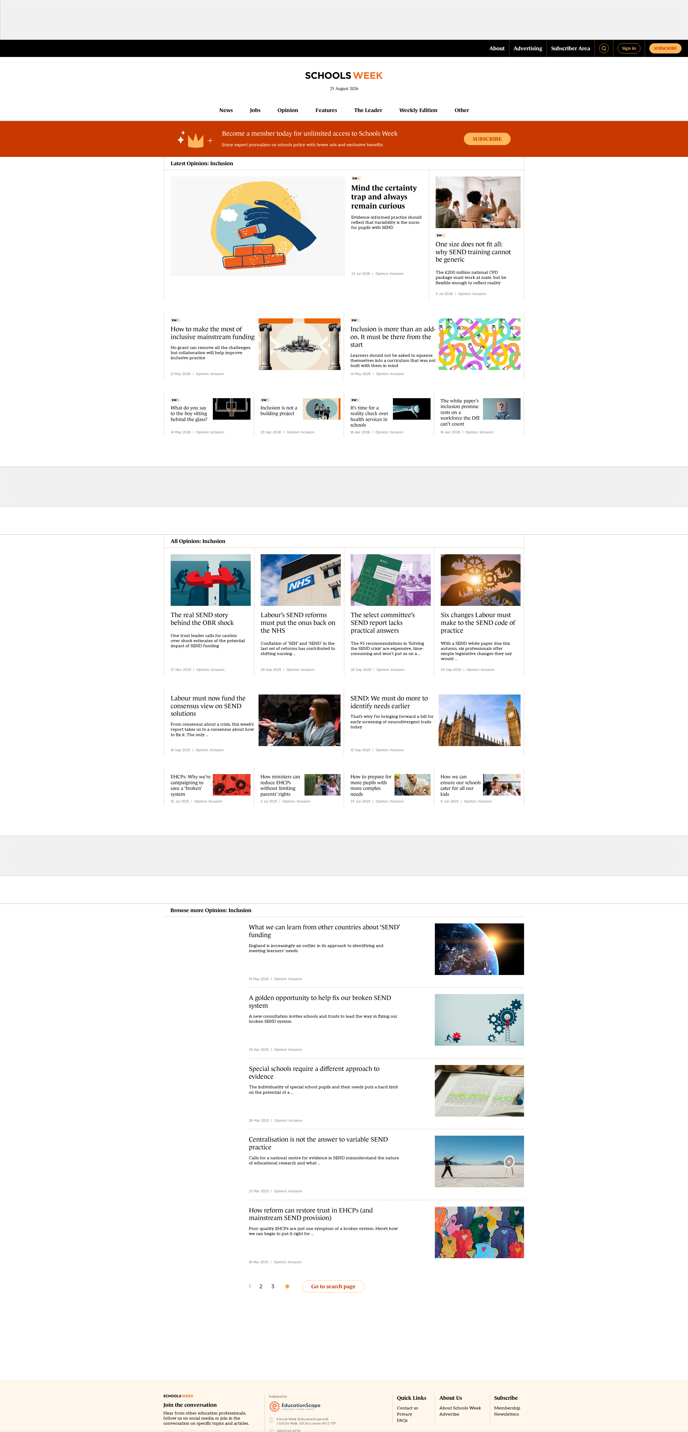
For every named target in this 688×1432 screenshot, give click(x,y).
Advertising (528, 48)
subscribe (665, 48)
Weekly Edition (418, 110)
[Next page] (287, 1286)
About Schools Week (460, 1408)
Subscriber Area (570, 48)
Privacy (404, 1414)
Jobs (255, 110)
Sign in (629, 48)
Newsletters (506, 1414)
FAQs (402, 1420)
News (226, 110)
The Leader (368, 110)
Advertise (449, 1414)
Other (462, 110)
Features (326, 110)
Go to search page (333, 1286)
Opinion (288, 110)
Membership (507, 1408)
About (497, 48)
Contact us (407, 1408)
